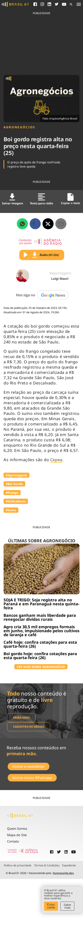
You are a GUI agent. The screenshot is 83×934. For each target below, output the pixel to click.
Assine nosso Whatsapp (32, 777)
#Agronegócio (16, 475)
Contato (13, 841)
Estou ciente (51, 906)
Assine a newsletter (28, 766)
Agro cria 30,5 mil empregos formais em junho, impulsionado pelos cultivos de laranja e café (41, 631)
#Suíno (11, 510)
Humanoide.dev (63, 873)
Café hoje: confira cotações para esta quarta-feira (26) (40, 644)
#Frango (12, 492)
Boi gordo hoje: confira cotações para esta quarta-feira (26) (40, 656)
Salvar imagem (12, 203)
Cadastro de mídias (28, 727)
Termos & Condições (47, 865)
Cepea (56, 459)
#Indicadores (16, 501)
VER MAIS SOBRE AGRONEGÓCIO (41, 667)
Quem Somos (17, 828)
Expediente (69, 865)
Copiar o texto (70, 203)
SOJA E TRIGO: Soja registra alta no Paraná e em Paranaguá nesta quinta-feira (41, 604)
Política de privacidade (17, 865)
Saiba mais (21, 718)
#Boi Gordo (14, 484)
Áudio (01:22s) (49, 255)
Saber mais (67, 906)
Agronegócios (19, 127)
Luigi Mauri (59, 278)
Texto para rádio (41, 203)
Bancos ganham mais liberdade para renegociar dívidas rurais (40, 617)
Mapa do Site (17, 835)
